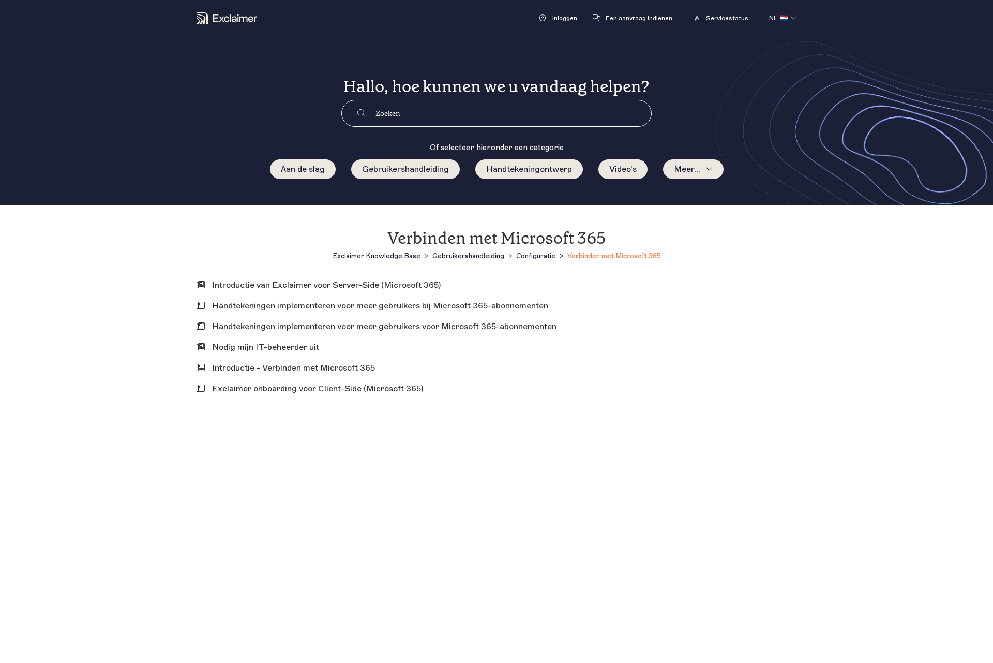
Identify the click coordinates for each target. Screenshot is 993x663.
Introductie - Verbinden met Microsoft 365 (293, 368)
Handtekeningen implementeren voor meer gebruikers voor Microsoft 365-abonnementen (384, 326)
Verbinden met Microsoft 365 (614, 256)
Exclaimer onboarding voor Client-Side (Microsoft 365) (317, 389)
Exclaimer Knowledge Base (376, 256)
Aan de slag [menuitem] (303, 169)
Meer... (687, 169)
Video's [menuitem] (623, 169)
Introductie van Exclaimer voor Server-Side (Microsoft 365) (326, 285)
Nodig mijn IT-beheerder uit (265, 347)
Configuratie (535, 256)
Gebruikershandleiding (405, 169)
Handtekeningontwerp (529, 169)
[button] (558, 18)
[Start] (227, 18)
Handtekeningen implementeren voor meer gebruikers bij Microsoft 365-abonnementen (380, 306)
